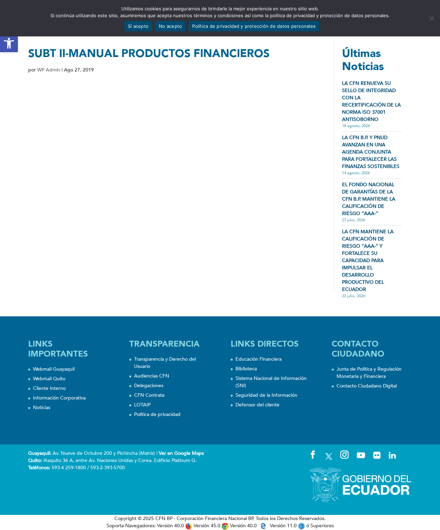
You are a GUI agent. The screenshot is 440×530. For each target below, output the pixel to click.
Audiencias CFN (151, 376)
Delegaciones (148, 385)
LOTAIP (142, 405)
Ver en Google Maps (181, 453)
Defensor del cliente (257, 405)
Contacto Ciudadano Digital (367, 386)
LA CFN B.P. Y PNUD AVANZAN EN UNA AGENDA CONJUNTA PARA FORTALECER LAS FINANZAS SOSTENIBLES (370, 152)
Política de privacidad (157, 414)
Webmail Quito (49, 378)
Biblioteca (246, 368)
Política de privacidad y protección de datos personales (254, 26)
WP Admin (48, 70)
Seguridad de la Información (266, 395)
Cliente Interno (49, 388)
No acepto (170, 26)
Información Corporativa (59, 398)
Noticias (41, 407)
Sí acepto (138, 26)
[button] (9, 43)
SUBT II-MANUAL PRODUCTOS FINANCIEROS (149, 53)
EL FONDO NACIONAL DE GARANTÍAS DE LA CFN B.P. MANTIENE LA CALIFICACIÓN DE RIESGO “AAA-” (368, 199)
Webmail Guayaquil (54, 369)
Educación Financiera (258, 359)
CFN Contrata (149, 395)
